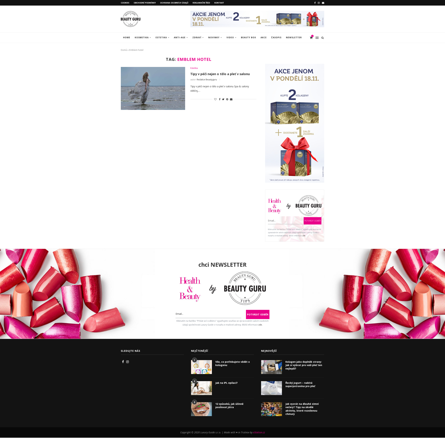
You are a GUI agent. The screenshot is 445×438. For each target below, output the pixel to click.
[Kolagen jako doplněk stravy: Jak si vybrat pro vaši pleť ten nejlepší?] (271, 367)
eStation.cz (259, 432)
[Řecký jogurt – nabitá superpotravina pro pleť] (271, 388)
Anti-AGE (179, 37)
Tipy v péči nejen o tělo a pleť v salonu (220, 74)
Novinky (214, 37)
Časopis (276, 37)
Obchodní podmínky (145, 2)
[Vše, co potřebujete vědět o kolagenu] (201, 367)
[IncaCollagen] (257, 12)
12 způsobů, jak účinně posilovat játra (229, 405)
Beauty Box (248, 37)
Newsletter (294, 37)
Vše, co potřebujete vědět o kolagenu (232, 363)
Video (230, 37)
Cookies (125, 2)
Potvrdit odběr (312, 220)
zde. (304, 235)
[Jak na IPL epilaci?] (201, 388)
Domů (124, 49)
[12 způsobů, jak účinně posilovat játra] (201, 409)
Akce (264, 37)
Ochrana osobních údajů (174, 2)
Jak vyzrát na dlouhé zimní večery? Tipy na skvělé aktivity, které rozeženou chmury (302, 409)
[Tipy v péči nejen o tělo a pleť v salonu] (153, 88)
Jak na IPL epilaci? (226, 382)
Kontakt (219, 2)
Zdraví (196, 37)
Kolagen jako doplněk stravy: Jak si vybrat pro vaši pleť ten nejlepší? (303, 365)
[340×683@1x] (294, 66)
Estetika (161, 37)
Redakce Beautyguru (207, 79)
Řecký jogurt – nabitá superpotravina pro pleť (300, 384)
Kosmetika (142, 37)
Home (126, 37)
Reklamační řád (201, 2)
